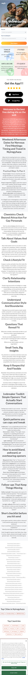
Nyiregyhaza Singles (21, 603)
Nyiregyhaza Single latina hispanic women (13, 593)
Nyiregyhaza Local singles (13, 575)
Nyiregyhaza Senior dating (13, 581)
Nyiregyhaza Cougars (13, 557)
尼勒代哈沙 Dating (20, 613)
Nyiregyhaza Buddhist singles (8, 553)
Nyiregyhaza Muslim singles (13, 579)
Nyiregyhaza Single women (8, 603)
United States (6, 625)
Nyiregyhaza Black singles (13, 551)
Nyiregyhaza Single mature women (13, 595)
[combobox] (14, 32)
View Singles (14, 43)
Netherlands (6, 631)
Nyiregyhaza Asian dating (13, 545)
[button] (23, 3)
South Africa (9, 634)
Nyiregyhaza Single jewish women (13, 591)
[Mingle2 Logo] (4, 3)
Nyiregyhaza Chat (21, 553)
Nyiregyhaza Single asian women (13, 583)
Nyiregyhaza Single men (13, 597)
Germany (12, 628)
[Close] (26, 641)
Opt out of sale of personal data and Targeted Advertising (14, 662)
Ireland (22, 628)
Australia (5, 628)
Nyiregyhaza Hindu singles (13, 561)
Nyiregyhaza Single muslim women (13, 599)
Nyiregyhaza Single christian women (13, 589)
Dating (2, 613)
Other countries (17, 634)
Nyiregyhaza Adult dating (13, 543)
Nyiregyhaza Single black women (13, 585)
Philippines (22, 631)
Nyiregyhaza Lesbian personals (13, 573)
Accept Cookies (13, 672)
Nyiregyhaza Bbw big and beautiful (13, 547)
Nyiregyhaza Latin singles (13, 571)
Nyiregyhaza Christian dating (13, 555)
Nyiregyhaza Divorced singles (13, 559)
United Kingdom (15, 625)
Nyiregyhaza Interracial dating (13, 567)
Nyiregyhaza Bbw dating (13, 549)
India (18, 628)
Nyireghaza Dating (10, 613)
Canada (22, 625)
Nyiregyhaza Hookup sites (13, 563)
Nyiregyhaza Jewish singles (13, 569)
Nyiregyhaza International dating (13, 565)
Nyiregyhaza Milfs (20, 577)
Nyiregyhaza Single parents (13, 601)
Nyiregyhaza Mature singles (8, 577)
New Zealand (14, 631)
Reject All (14, 667)
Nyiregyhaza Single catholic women (13, 587)
